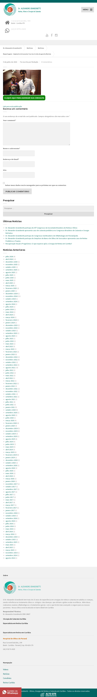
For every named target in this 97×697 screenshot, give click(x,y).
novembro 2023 (11, 328)
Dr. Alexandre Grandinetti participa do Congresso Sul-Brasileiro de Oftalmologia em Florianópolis (42, 236)
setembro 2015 (11, 542)
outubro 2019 (11, 434)
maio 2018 (9, 473)
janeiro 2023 (10, 354)
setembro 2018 (11, 465)
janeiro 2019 (10, 457)
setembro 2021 (11, 397)
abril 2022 (9, 378)
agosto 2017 (10, 492)
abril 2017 (9, 502)
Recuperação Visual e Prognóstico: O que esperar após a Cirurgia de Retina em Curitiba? (39, 244)
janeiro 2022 (10, 386)
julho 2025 (9, 275)
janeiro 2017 (10, 510)
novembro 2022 (11, 360)
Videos (5, 669)
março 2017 (10, 505)
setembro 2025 (11, 270)
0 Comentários (46, 62)
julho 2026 (9, 256)
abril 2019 (9, 449)
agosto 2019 (10, 439)
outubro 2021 (11, 394)
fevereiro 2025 (11, 288)
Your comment (9, 120)
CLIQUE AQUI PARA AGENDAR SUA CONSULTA (24, 98)
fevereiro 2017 (11, 508)
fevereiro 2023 (11, 352)
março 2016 (10, 534)
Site (4, 170)
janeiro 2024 (10, 322)
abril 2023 (9, 346)
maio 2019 (9, 447)
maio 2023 (9, 344)
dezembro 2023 (11, 325)
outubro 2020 (11, 410)
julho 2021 (9, 402)
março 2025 (10, 285)
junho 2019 (10, 444)
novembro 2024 (11, 296)
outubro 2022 (11, 362)
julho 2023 (9, 338)
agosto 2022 (10, 367)
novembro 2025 (11, 264)
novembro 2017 (11, 484)
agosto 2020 (10, 415)
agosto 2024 (10, 304)
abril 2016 (9, 531)
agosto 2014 (10, 558)
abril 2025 (9, 283)
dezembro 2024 (11, 293)
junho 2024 (10, 309)
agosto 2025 (10, 272)
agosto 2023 (10, 336)
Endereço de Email (11, 159)
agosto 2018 (10, 468)
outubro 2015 (11, 539)
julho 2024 (9, 307)
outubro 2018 (11, 463)
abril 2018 (9, 476)
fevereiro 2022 (11, 383)
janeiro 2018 (10, 481)
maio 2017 (9, 500)
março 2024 (10, 317)
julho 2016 (9, 523)
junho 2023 (10, 341)
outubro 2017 (11, 486)
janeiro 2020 (10, 426)
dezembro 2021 (11, 389)
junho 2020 (10, 418)
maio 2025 (9, 280)
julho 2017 (9, 494)
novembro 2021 (11, 391)
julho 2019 (9, 441)
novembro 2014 (11, 553)
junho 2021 (10, 404)
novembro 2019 (11, 431)
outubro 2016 (11, 516)
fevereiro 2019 (11, 455)
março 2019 (10, 452)
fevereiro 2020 (11, 423)
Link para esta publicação (12, 106)
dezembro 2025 (11, 262)
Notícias (6, 674)
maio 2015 (9, 545)
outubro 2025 (11, 267)
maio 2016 (9, 529)
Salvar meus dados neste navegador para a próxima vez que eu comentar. (35, 185)
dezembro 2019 (11, 428)
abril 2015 (9, 547)
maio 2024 (9, 312)
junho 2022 (10, 373)
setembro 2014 (11, 555)
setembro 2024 (11, 301)
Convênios (7, 678)
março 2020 (10, 420)
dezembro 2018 (11, 460)
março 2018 (10, 479)
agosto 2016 (10, 521)
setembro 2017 (11, 489)
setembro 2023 (11, 333)
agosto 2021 (10, 399)
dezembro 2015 (11, 537)
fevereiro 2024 (11, 320)
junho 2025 (10, 278)
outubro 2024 (11, 299)
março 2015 (10, 550)
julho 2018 (9, 471)
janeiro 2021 (10, 407)
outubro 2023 (11, 330)
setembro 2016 (11, 518)
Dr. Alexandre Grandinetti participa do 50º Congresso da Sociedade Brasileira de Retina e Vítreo (41, 228)
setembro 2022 (11, 365)
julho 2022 (9, 370)
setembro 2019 (11, 436)
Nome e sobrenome (11, 148)
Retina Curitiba (9, 682)
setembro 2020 (11, 412)
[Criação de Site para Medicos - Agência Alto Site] (48, 694)
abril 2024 (9, 315)
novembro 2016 (11, 513)
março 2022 (10, 381)
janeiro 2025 (10, 291)
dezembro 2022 (11, 357)
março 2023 (10, 349)
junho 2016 (10, 526)
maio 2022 (9, 375)
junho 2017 (10, 497)
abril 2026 (9, 259)
